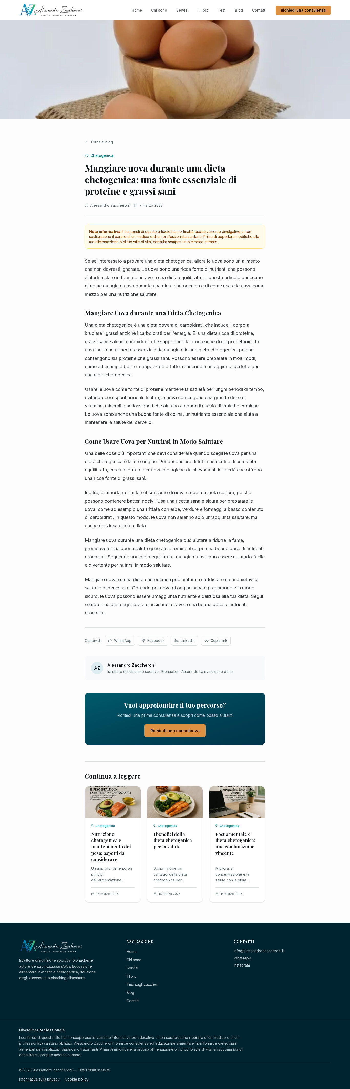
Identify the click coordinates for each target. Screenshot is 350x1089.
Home (137, 10)
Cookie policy (76, 1079)
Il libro (203, 10)
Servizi (182, 10)
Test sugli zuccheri (142, 984)
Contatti (259, 10)
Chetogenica (102, 155)
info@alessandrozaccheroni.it (259, 951)
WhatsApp (242, 958)
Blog (239, 10)
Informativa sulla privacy (39, 1079)
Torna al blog (101, 142)
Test (222, 10)
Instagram (242, 965)
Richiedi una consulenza (303, 10)
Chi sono (159, 10)
